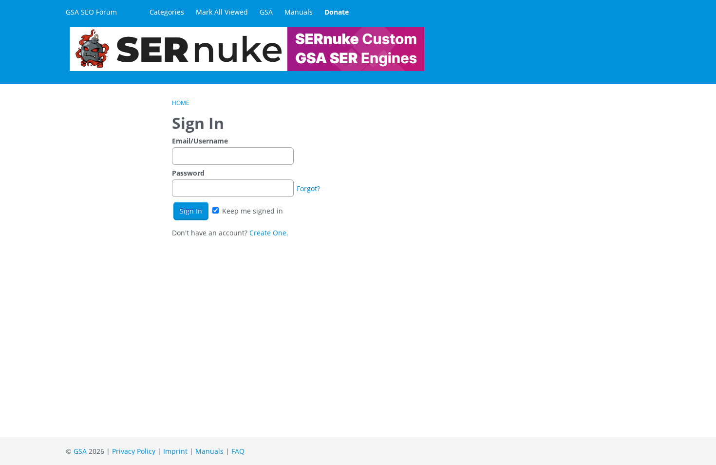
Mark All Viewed (222, 12)
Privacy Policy (133, 451)
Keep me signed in (251, 210)
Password (188, 173)
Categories (167, 12)
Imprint (175, 451)
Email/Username (200, 140)
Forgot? (308, 188)
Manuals (298, 12)
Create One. (268, 232)
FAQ (238, 451)
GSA (266, 12)
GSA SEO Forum (91, 12)
